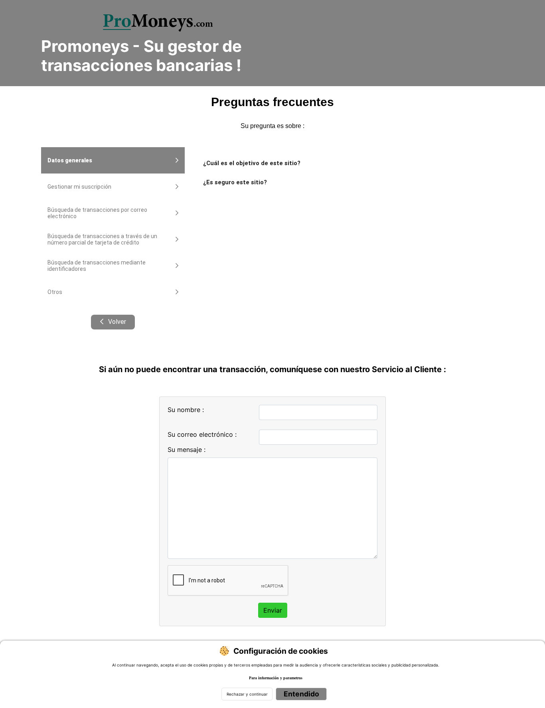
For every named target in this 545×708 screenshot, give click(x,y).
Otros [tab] (54, 292)
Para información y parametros (275, 678)
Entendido (301, 694)
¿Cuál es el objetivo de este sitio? (251, 163)
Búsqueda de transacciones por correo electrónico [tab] (97, 213)
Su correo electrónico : (202, 434)
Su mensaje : (186, 450)
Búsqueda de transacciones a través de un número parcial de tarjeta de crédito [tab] (102, 239)
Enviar (272, 610)
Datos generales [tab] (69, 160)
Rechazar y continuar (247, 694)
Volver (116, 321)
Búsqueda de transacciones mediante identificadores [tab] (96, 265)
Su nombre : (186, 410)
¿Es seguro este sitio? (235, 182)
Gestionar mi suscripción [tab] (79, 186)
